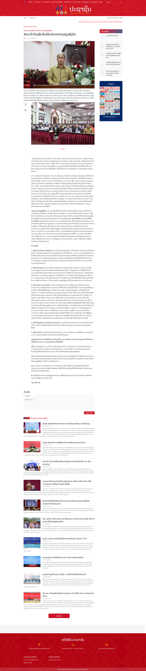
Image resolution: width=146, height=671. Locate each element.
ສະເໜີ (25, 18)
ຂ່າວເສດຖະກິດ (46, 2)
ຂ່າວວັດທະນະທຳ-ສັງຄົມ (57, 2)
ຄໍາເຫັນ (27, 391)
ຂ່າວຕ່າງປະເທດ (77, 2)
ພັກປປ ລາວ (32, 18)
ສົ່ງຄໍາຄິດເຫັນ (89, 413)
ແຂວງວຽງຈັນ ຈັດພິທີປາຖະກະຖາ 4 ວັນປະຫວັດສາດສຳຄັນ (62, 557)
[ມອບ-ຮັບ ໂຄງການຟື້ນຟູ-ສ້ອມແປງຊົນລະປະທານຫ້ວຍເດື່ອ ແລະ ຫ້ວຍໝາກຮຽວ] (32, 465)
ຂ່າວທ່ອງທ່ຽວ (85, 2)
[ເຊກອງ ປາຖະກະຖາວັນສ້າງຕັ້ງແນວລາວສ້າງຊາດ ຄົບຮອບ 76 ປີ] (32, 542)
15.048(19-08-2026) (111, 117)
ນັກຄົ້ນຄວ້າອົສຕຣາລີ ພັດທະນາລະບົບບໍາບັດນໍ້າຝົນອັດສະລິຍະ (113, 63)
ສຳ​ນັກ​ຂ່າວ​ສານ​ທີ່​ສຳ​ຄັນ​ (30, 657)
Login (100, 2)
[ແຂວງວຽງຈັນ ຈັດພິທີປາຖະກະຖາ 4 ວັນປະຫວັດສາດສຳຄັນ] (32, 561)
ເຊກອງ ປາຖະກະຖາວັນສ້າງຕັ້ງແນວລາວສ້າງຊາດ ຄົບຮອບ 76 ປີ (64, 538)
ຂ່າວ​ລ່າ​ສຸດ (105, 31)
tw (26, 110)
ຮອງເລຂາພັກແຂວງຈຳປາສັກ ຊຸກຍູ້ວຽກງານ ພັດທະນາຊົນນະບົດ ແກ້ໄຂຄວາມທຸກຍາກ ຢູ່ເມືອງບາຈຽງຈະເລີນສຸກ (66, 482)
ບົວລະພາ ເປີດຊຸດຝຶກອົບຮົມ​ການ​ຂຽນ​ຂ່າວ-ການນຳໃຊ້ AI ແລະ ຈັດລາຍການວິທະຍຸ (68, 594)
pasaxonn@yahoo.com (108, 648)
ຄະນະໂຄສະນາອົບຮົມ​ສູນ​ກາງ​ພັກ (31, 660)
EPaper (111, 84)
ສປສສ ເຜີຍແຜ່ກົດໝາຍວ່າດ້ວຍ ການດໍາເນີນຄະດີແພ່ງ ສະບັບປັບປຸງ (66, 423)
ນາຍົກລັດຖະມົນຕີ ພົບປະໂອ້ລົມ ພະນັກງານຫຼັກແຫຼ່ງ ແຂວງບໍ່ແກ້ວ (113, 55)
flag (25, 2)
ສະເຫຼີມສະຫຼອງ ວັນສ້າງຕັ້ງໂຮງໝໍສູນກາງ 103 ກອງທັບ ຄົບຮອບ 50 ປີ (113, 47)
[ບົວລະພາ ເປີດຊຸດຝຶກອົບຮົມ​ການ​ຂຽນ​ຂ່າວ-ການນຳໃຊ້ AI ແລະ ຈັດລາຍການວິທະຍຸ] (32, 597)
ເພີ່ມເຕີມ (59, 616)
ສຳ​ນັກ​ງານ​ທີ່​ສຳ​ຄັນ (54, 657)
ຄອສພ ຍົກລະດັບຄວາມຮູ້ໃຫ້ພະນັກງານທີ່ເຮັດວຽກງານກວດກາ (63, 442)
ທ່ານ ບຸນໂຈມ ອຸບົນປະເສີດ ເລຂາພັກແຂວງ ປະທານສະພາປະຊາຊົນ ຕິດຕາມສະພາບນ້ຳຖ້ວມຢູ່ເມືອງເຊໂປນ (68, 520)
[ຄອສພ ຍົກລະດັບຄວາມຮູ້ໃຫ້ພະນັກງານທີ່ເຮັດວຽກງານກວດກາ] (32, 446)
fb (26, 104)
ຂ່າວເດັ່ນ (30, 2)
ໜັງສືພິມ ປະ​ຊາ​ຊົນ (28, 662)
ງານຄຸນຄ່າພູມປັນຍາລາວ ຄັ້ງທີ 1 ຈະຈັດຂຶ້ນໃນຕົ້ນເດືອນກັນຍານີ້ (64, 574)
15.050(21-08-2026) (112, 36)
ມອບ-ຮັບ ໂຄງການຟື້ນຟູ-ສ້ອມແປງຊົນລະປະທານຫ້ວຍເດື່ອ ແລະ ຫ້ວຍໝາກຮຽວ (66, 463)
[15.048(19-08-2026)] (111, 101)
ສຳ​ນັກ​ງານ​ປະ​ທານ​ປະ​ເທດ (55, 660)
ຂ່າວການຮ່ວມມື (94, 2)
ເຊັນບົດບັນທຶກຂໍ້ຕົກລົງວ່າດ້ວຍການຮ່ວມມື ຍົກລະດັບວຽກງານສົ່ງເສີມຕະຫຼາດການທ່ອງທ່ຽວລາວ (66, 502)
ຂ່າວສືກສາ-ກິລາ (68, 2)
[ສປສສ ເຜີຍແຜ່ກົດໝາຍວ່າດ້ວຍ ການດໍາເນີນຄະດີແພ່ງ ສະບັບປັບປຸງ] (32, 427)
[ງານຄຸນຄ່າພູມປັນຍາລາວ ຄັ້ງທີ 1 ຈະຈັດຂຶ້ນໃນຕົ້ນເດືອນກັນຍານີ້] (32, 578)
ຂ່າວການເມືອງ (37, 2)
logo (73, 10)
